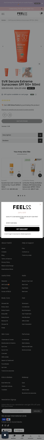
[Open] (5, 434)
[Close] (40, 204)
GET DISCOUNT (22, 229)
